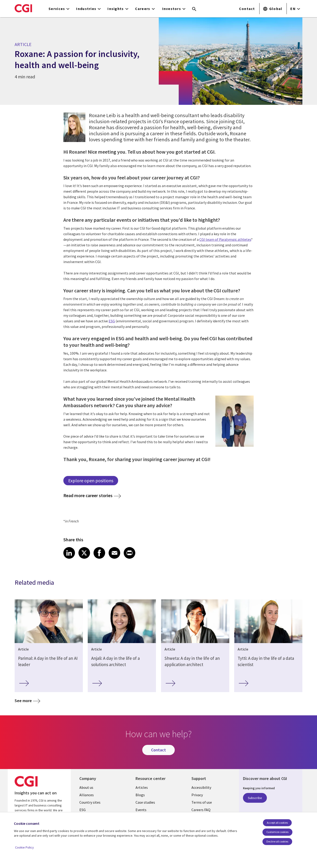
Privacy (197, 795)
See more (23, 700)
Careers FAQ (200, 809)
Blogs (140, 795)
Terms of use (201, 802)
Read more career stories (88, 496)
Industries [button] (86, 8)
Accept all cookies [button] (277, 822)
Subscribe (255, 798)
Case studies (145, 802)
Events (141, 809)
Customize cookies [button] (277, 832)
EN (293, 8)
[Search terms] (194, 9)
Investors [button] (171, 8)
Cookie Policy (24, 847)
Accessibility (201, 787)
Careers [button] (142, 8)
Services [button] (57, 8)
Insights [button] (115, 8)
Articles (142, 787)
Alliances (86, 795)
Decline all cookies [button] (277, 841)
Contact (247, 8)
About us (86, 787)
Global (275, 8)
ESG (112, 321)
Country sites (89, 802)
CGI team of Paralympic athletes (225, 239)
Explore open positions (90, 480)
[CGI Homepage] (23, 8)
